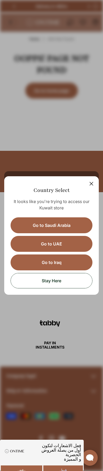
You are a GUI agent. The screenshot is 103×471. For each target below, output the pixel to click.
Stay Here (51, 280)
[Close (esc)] (91, 184)
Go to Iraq (52, 262)
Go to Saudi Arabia (52, 225)
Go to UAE (51, 243)
